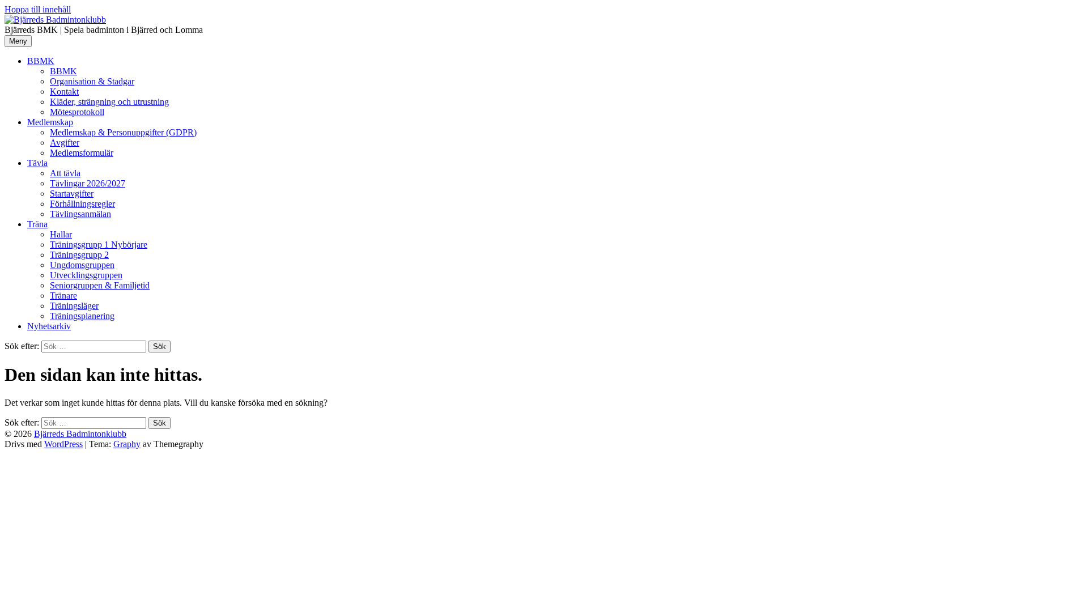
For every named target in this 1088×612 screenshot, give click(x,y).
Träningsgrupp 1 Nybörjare (98, 244)
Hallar (61, 234)
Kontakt (64, 91)
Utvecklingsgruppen (86, 275)
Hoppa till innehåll (38, 9)
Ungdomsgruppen (82, 265)
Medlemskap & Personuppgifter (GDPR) (123, 132)
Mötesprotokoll (77, 112)
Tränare (63, 295)
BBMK (40, 61)
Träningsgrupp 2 (79, 255)
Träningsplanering (82, 316)
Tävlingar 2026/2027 (87, 183)
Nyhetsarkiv (49, 326)
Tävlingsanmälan (80, 214)
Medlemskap (50, 122)
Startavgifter (72, 193)
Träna (37, 224)
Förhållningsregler (82, 204)
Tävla (37, 163)
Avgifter (64, 142)
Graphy (127, 444)
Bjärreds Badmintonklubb (80, 434)
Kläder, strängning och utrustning (109, 102)
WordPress (63, 444)
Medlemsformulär (81, 153)
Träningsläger (74, 306)
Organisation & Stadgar (92, 81)
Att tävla (65, 173)
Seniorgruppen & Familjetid (100, 285)
